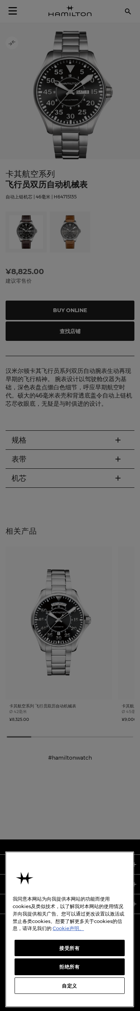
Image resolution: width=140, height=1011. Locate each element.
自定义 (69, 986)
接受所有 (69, 948)
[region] (69, 929)
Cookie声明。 (68, 928)
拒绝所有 (69, 967)
